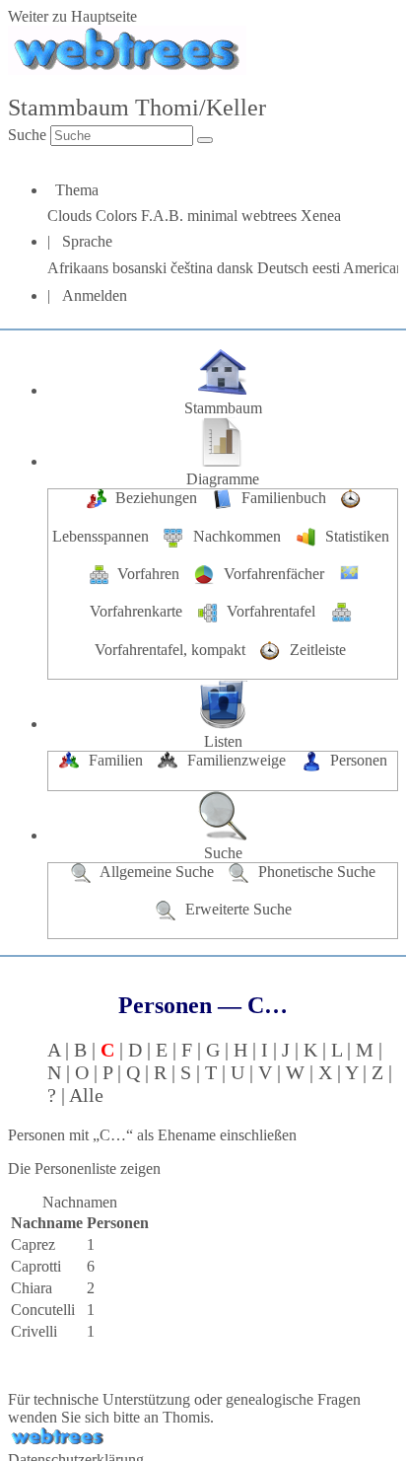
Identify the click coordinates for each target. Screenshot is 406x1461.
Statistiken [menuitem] (355, 536)
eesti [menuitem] (327, 267)
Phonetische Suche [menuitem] (314, 871)
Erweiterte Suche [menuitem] (236, 909)
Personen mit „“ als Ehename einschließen (152, 1135)
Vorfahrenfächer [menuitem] (274, 573)
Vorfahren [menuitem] (148, 573)
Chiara (31, 1287)
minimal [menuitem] (214, 215)
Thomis (186, 1417)
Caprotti (36, 1266)
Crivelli (34, 1331)
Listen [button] (223, 741)
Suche (27, 134)
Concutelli (43, 1309)
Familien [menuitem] (116, 760)
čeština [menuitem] (193, 267)
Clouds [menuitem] (71, 215)
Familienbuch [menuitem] (283, 497)
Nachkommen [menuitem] (237, 536)
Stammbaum (223, 408)
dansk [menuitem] (237, 267)
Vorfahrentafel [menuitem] (271, 611)
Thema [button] (77, 190)
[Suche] (205, 140)
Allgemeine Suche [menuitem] (157, 871)
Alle (86, 1095)
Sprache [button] (87, 241)
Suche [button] (223, 852)
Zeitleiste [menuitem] (316, 649)
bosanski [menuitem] (141, 267)
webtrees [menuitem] (271, 215)
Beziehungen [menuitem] (156, 497)
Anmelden (94, 295)
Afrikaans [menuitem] (79, 267)
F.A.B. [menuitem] (164, 215)
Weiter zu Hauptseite (72, 16)
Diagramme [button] (222, 479)
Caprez (33, 1244)
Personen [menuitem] (356, 760)
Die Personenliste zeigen (84, 1168)
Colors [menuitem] (118, 215)
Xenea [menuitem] (321, 215)
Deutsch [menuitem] (284, 267)
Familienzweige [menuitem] (236, 760)
